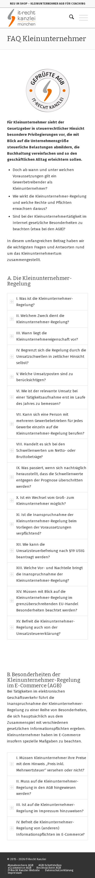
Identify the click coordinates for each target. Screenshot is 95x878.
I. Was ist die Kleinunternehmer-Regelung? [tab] (44, 301)
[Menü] (81, 18)
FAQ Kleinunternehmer (46, 39)
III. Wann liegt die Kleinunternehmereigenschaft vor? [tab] (47, 336)
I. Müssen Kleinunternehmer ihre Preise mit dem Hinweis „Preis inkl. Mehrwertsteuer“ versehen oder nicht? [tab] (51, 764)
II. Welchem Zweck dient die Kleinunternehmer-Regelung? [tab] (42, 318)
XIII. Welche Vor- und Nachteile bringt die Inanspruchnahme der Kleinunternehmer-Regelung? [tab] (49, 574)
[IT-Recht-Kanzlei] (39, 18)
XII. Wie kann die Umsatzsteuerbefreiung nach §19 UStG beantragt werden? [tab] (50, 550)
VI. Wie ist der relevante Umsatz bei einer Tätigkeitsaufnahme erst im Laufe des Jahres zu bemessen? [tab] (50, 397)
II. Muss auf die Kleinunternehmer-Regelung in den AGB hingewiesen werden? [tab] (47, 787)
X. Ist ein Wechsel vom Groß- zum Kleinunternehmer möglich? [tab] (45, 500)
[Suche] (69, 18)
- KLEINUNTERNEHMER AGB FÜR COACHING (56, 3)
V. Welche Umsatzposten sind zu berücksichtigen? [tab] (44, 377)
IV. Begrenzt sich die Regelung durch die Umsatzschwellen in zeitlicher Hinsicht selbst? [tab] (51, 356)
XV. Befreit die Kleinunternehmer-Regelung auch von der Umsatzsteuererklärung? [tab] (45, 627)
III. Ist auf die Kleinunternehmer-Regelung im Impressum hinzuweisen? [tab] (50, 807)
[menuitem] (69, 18)
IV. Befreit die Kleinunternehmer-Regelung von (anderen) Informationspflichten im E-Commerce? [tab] (50, 828)
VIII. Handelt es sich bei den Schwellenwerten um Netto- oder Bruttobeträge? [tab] (45, 450)
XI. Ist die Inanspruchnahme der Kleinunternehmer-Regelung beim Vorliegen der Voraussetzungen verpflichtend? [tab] (46, 524)
